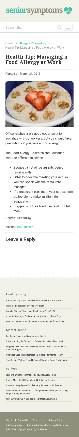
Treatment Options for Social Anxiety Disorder (27, 336)
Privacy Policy (55, 420)
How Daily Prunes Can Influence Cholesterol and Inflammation (35, 321)
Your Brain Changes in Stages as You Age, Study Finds (31, 375)
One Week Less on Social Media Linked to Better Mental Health (34, 355)
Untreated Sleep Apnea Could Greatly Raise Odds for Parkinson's (36, 385)
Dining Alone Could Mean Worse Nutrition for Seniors (30, 380)
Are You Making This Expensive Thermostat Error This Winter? (34, 300)
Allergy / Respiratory (32, 43)
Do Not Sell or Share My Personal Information (47, 425)
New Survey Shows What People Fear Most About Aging (31, 399)
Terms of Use (39, 420)
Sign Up (9, 420)
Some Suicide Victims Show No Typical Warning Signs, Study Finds (36, 360)
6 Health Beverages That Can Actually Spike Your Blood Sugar (34, 316)
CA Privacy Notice (14, 425)
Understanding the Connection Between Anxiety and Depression (35, 341)
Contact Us (23, 420)
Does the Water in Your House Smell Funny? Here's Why (31, 311)
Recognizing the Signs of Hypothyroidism (25, 306)
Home (9, 43)
